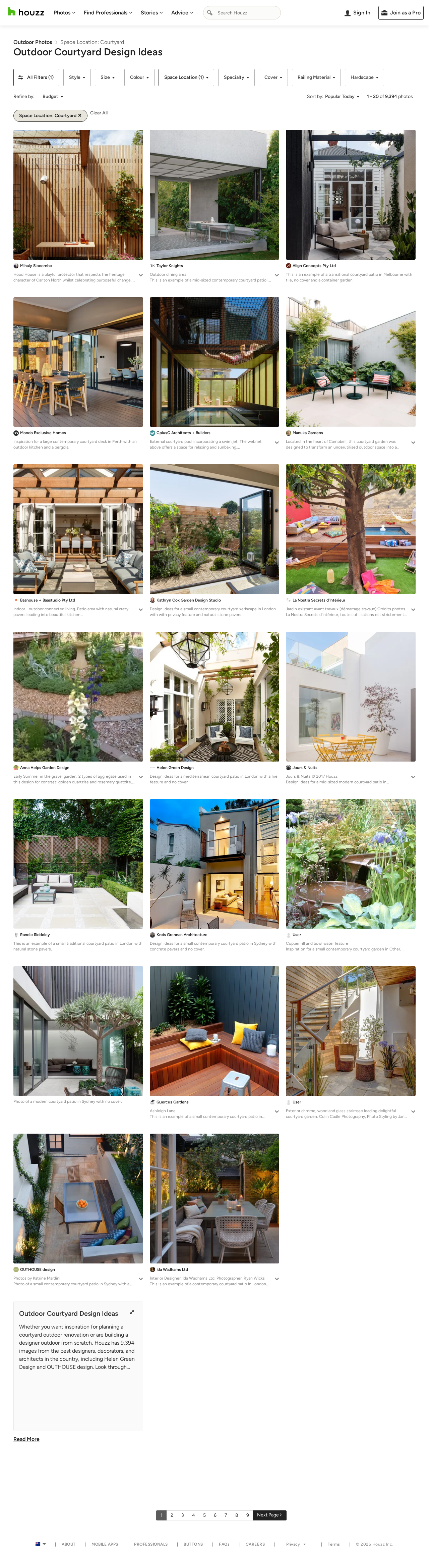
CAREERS (255, 1544)
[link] (32, 42)
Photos (62, 12)
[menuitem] (65, 12)
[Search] (210, 12)
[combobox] (242, 12)
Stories (149, 12)
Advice (179, 12)
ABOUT (69, 1544)
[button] (36, 77)
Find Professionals (105, 12)
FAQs (224, 1544)
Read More (26, 1439)
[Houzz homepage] (26, 11)
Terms (334, 1544)
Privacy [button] (293, 1544)
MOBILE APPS (104, 1544)
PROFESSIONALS (151, 1544)
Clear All (99, 113)
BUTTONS (193, 1544)
